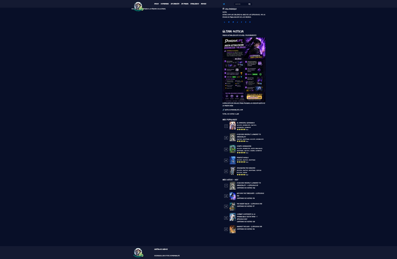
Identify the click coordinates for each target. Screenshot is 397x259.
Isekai (245, 172)
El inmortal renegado (246, 123)
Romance (248, 127)
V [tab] (241, 22)
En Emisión (175, 4)
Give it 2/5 (239, 129)
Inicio (156, 4)
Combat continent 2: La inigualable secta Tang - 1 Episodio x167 (247, 216)
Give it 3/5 (241, 129)
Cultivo (253, 125)
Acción (239, 125)
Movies (203, 4)
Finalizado (194, 4)
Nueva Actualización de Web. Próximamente (239, 35)
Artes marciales (256, 148)
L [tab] (224, 22)
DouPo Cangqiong (244, 146)
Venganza (240, 127)
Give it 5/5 (245, 129)
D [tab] (250, 22)
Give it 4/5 (243, 129)
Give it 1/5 (238, 129)
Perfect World (243, 157)
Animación (246, 125)
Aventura (246, 139)
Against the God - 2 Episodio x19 (249, 226)
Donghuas (165, 4)
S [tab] (245, 22)
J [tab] (237, 22)
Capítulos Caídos (161, 249)
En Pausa (184, 4)
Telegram (224, 4)
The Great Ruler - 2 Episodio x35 (249, 204)
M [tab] (228, 22)
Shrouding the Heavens (246, 168)
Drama (252, 150)
